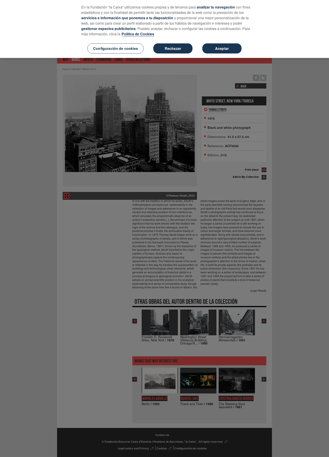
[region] (164, 29)
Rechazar (173, 48)
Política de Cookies (138, 33)
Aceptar (222, 48)
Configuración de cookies (115, 48)
